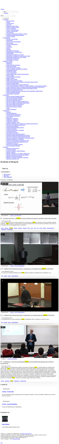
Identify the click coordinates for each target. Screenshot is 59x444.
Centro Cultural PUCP (11, 73)
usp (38, 228)
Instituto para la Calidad (11, 79)
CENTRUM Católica (11, 71)
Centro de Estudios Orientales (13, 92)
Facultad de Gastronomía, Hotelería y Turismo (16, 33)
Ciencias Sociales (10, 20)
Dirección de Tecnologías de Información (15, 125)
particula (20, 228)
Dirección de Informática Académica (14, 99)
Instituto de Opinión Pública (12, 83)
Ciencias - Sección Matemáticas (13, 41)
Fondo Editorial (9, 53)
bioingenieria (23, 381)
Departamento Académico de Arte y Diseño (16, 57)
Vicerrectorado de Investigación (13, 114)
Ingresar (5, 13)
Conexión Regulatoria (11, 109)
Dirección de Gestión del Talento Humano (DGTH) (18, 136)
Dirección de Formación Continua (14, 106)
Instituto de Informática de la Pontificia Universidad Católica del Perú (22, 123)
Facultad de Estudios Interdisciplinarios (15, 35)
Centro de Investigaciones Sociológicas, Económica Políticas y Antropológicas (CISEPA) (26, 86)
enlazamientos (15, 276)
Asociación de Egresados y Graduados (15, 130)
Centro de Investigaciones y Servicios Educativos (17, 84)
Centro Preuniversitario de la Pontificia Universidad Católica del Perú (22, 82)
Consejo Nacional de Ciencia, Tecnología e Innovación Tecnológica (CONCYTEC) (25, 87)
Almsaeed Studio (16, 438)
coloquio (25, 228)
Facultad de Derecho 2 (11, 131)
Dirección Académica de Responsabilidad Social (17, 101)
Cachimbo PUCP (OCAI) (12, 143)
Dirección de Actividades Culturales (14, 144)
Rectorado (8, 112)
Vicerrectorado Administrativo (13, 115)
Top (1, 442)
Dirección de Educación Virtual (13, 100)
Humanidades (9, 40)
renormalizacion (50, 228)
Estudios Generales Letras (12, 26)
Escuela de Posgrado (11, 149)
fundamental (10, 229)
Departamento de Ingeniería (12, 50)
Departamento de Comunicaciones (14, 52)
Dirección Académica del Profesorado (15, 104)
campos (15, 228)
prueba (7, 108)
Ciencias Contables (10, 36)
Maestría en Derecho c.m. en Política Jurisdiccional (17, 153)
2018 (35, 228)
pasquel (5, 276)
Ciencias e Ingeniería (11, 28)
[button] (2, 9)
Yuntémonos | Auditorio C (12, 121)
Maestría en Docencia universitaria (14, 156)
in (11, 228)
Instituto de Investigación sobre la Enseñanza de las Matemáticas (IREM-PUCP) (24, 91)
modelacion (16, 381)
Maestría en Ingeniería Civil (12, 158)
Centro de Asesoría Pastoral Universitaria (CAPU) (17, 140)
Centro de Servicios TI (26, 433)
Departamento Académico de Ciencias (15, 54)
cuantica (6, 228)
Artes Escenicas (10, 32)
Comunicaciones (10, 23)
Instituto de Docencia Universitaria (14, 80)
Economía (8, 45)
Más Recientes (7, 174)
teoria (2, 228)
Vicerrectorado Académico (12, 126)
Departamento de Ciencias (12, 60)
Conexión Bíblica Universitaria (13, 76)
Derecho (8, 22)
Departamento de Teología (12, 132)
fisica (29, 228)
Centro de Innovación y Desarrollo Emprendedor (17, 74)
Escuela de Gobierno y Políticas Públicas (15, 151)
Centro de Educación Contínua (13, 67)
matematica (3, 229)
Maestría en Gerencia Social (12, 148)
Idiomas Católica (10, 75)
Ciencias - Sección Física (12, 39)
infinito (44, 228)
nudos (9, 276)
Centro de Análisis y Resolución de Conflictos (16, 69)
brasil (41, 228)
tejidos (2, 381)
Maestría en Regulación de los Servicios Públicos (17, 154)
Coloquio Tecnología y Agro (12, 122)
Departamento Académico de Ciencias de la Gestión (18, 56)
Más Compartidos (8, 177)
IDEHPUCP (9, 63)
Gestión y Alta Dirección (12, 31)
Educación (8, 24)
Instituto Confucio (10, 78)
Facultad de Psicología (11, 128)
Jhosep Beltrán (5, 424)
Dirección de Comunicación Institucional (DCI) (17, 141)
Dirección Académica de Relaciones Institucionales (17, 102)
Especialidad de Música (11, 70)
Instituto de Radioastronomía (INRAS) (15, 127)
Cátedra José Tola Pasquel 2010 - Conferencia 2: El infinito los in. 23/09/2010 (28, 268)
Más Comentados (6, 171)
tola (2, 276)
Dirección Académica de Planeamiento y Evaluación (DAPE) (20, 138)
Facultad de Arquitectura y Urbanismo (15, 139)
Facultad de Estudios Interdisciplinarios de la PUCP (18, 135)
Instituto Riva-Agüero (11, 66)
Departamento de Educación (12, 58)
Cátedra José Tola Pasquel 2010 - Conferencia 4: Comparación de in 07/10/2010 (29, 315)
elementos (7, 381)
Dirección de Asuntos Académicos (14, 105)
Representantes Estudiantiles (12, 93)
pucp (32, 228)
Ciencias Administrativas (12, 44)
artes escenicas (9, 43)
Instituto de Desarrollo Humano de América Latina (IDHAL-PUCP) (21, 88)
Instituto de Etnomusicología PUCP (14, 89)
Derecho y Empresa (10, 152)
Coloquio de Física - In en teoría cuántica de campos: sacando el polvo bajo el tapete (29, 218)
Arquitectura (9, 46)
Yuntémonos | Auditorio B (12, 119)
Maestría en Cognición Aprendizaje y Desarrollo (17, 157)
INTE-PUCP (9, 62)
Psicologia (8, 49)
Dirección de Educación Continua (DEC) (15, 134)
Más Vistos (6, 175)
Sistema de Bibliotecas (11, 113)
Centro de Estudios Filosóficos (13, 65)
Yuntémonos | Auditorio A (12, 118)
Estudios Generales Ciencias (12, 27)
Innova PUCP (9, 117)
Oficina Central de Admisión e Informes (15, 96)
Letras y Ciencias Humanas (12, 30)
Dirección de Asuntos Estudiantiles (14, 97)
